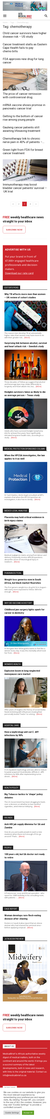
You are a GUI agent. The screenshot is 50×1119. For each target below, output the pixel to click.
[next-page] (36, 204)
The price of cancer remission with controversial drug (22, 95)
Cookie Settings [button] (12, 1113)
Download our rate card (19, 273)
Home (5, 22)
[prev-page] (13, 204)
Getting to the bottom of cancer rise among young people (23, 118)
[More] (27, 337)
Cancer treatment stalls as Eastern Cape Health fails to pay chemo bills (25, 48)
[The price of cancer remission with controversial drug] (25, 79)
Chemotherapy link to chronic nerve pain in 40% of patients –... (23, 140)
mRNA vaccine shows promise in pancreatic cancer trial (24, 106)
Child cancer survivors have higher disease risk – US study (25, 34)
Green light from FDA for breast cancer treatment (23, 151)
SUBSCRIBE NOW (14, 229)
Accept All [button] (28, 1113)
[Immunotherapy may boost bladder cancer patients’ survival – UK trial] (25, 170)
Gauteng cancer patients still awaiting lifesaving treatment (21, 129)
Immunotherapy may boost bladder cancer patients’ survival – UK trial (25, 188)
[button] (4, 16)
